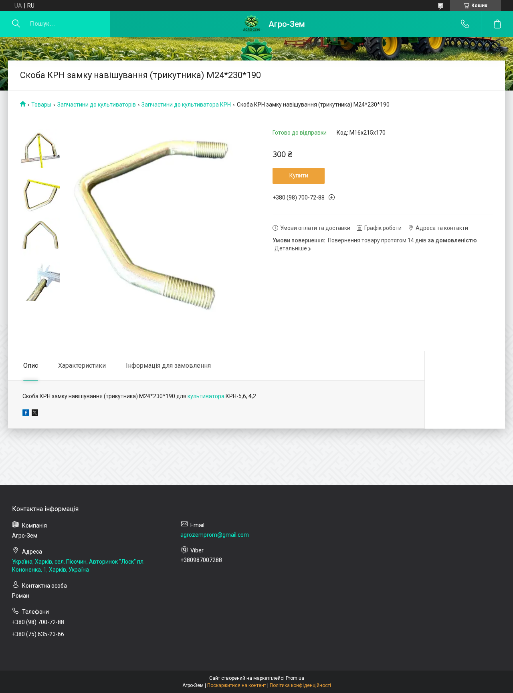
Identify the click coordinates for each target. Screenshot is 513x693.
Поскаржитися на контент (236, 685)
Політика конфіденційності (300, 685)
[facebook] (25, 414)
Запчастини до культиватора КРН (186, 104)
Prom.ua (295, 678)
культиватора (206, 396)
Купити (298, 175)
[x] (35, 414)
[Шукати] (16, 24)
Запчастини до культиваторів (96, 104)
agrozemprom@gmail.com (214, 535)
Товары (41, 104)
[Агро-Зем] (251, 24)
